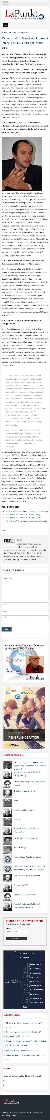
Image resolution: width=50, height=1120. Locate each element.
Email (8, 928)
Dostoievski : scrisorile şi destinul (27, 876)
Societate (12, 33)
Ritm (16, 800)
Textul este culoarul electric (25, 791)
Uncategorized (22, 33)
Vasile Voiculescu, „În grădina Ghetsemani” (23, 1055)
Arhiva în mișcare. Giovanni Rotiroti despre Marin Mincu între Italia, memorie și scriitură (30, 765)
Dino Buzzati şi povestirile (24, 895)
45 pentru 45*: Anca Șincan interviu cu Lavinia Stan (27, 521)
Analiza (5, 33)
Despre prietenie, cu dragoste (17, 1050)
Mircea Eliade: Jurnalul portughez (27, 857)
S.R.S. (4, 48)
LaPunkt (22, 1112)
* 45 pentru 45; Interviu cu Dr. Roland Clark (23, 518)
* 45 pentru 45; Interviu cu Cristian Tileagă (23, 515)
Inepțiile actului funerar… (24, 810)
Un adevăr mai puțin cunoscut (25, 838)
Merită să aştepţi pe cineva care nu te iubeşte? (24, 1023)
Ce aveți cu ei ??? (21, 885)
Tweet (4, 530)
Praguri (17, 819)
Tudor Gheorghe (20, 847)
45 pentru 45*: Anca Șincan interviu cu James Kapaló (27, 511)
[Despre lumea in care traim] (25, 14)
